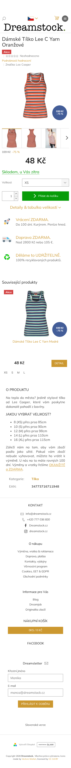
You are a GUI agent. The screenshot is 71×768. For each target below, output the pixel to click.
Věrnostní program (35, 566)
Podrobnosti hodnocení (16, 60)
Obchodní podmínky (35, 576)
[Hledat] (4, 19)
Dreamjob (35, 604)
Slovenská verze (35, 725)
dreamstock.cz (38, 531)
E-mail (12, 686)
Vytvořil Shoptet (27, 744)
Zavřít (23, 274)
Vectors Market (29, 759)
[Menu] (65, 19)
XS (5, 372)
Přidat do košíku (48, 196)
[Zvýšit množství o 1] (16, 194)
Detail (59, 363)
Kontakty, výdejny (36, 561)
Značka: (18, 64)
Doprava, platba (36, 556)
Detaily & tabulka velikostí (33, 207)
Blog (35, 599)
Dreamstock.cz (38, 525)
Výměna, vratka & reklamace (36, 551)
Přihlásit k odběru (35, 704)
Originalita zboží (35, 609)
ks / (35, 630)
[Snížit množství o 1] (16, 198)
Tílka (35, 479)
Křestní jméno (16, 671)
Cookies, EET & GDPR (35, 571)
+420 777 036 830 (38, 519)
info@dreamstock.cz (38, 513)
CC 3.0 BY (53, 759)
